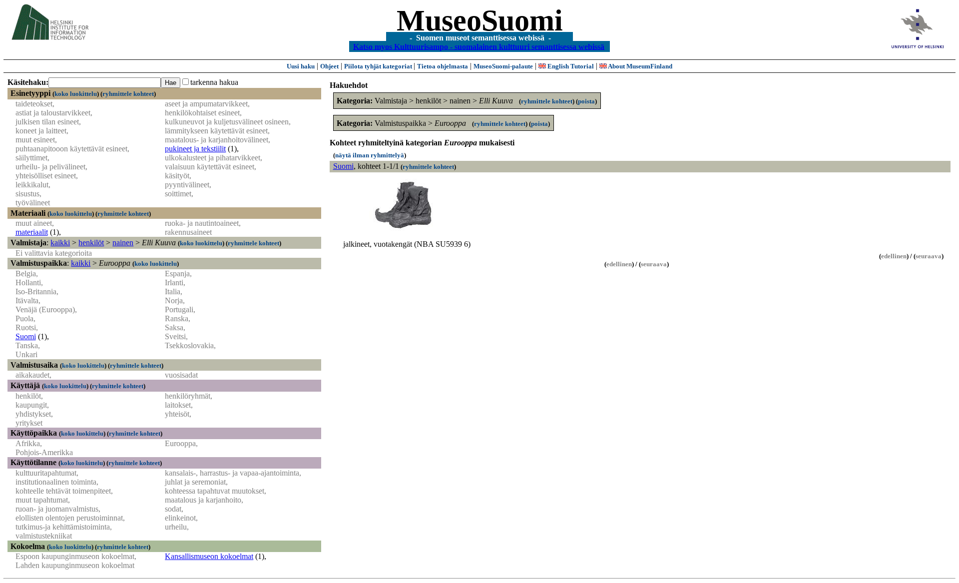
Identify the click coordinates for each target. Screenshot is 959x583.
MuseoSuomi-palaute (503, 66)
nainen (122, 242)
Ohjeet (329, 66)
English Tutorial (570, 66)
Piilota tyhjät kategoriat (379, 66)
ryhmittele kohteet (128, 93)
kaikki (60, 242)
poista (586, 101)
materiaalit (31, 232)
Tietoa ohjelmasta (442, 66)
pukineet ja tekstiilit (195, 148)
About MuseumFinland (639, 66)
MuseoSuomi (480, 20)
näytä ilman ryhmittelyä (369, 155)
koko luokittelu (75, 93)
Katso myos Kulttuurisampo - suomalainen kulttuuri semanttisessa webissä (478, 46)
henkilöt (91, 242)
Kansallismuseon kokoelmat (209, 556)
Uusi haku (301, 66)
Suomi (25, 336)
